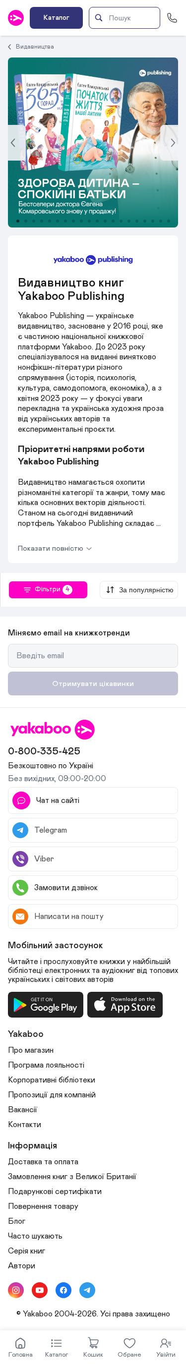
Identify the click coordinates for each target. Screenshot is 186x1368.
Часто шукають (35, 1236)
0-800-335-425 (44, 751)
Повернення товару (43, 1206)
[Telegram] (87, 1290)
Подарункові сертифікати (55, 1192)
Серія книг (26, 1251)
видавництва (35, 47)
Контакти (24, 1125)
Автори (21, 1266)
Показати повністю (50, 548)
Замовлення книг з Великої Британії (72, 1177)
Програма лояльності (46, 1065)
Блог (16, 1221)
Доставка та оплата (43, 1162)
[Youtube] (40, 1290)
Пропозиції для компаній (52, 1095)
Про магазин (31, 1050)
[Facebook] (63, 1290)
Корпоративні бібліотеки (51, 1080)
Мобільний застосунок (55, 945)
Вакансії (22, 1110)
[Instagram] (16, 1290)
